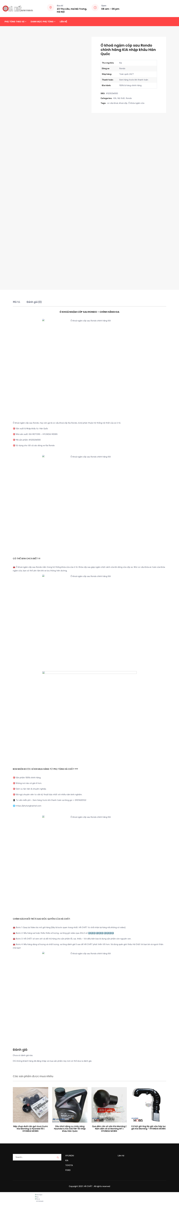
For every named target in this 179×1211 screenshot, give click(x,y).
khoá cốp (123, 103)
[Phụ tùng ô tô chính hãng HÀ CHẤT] (18, 8)
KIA (114, 98)
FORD (67, 1170)
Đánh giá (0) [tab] (34, 302)
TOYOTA (69, 1165)
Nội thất (121, 98)
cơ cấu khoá (112, 103)
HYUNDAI (69, 1155)
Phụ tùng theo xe (14, 21)
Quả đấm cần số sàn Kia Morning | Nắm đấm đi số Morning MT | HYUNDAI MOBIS (109, 1128)
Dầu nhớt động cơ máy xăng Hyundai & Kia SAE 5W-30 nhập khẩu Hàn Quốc (70, 1128)
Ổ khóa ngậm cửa (136, 103)
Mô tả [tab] (16, 302)
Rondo (129, 98)
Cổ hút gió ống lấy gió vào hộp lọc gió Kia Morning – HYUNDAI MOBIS (148, 1127)
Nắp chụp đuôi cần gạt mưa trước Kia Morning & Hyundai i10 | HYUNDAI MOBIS (30, 1128)
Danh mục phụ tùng (42, 21)
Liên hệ (63, 21)
